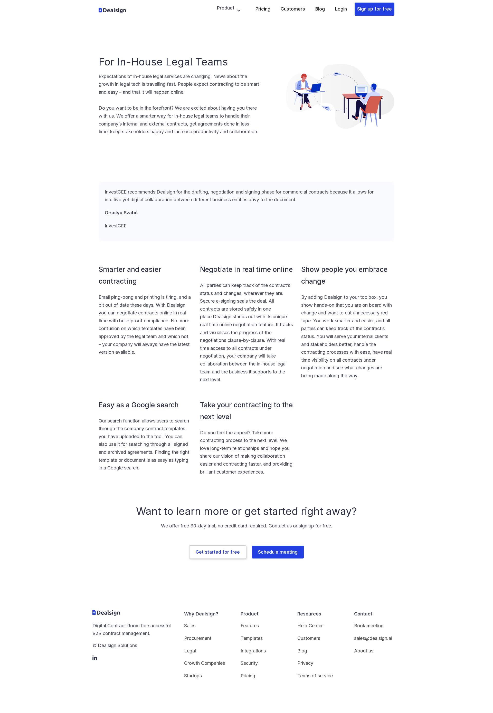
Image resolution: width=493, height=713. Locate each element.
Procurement (197, 638)
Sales (189, 625)
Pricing (262, 9)
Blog (320, 9)
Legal (190, 650)
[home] (112, 10)
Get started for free (218, 552)
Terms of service (315, 675)
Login (341, 9)
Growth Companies (204, 663)
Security (249, 663)
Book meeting (369, 625)
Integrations (253, 650)
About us (363, 650)
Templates (252, 638)
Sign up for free (374, 9)
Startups (193, 675)
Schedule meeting (278, 552)
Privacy (305, 663)
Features (250, 625)
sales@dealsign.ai (373, 638)
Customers (293, 9)
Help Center (310, 625)
